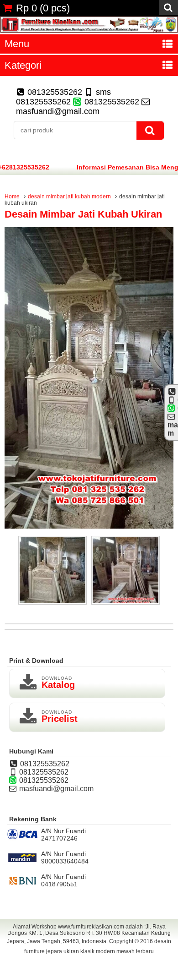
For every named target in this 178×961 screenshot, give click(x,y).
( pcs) (43, 8)
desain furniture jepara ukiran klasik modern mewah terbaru (97, 946)
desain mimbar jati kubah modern (69, 196)
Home (12, 196)
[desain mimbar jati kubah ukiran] (89, 526)
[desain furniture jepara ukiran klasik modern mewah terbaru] (89, 30)
